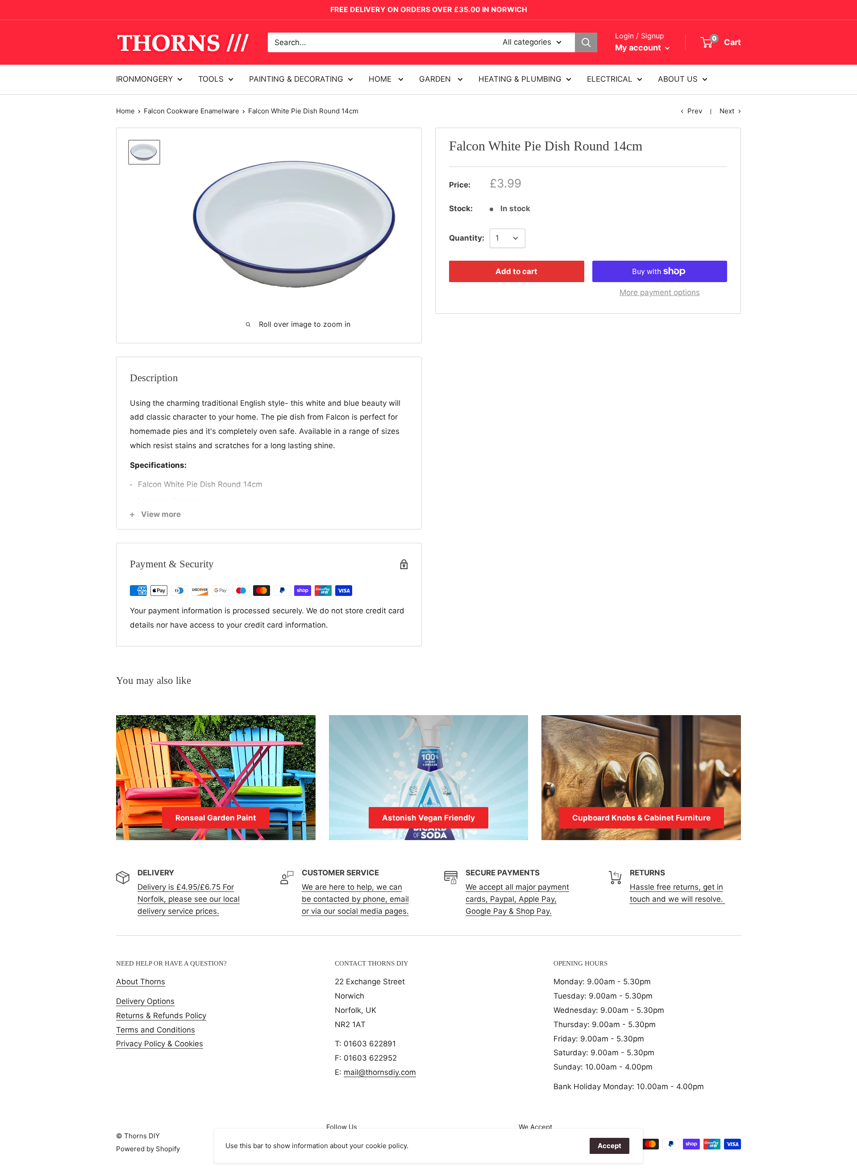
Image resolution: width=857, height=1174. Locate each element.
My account (639, 47)
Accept (609, 1145)
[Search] (586, 42)
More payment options (660, 292)
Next (727, 111)
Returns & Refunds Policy (161, 1015)
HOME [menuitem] (381, 79)
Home (125, 111)
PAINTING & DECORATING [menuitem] (296, 79)
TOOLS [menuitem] (211, 79)
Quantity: (466, 237)
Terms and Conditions (155, 1029)
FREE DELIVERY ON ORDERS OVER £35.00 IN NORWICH (428, 9)
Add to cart (516, 271)
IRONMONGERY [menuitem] (144, 79)
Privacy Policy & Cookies (159, 1043)
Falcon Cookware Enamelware (191, 111)
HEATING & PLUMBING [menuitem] (520, 79)
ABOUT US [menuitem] (678, 79)
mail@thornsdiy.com (380, 1072)
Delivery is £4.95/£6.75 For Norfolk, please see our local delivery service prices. (188, 899)
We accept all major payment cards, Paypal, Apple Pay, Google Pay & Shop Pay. (517, 899)
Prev (694, 111)
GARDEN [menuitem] (436, 79)
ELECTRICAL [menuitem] (609, 79)
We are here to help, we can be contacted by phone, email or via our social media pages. (355, 899)
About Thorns (140, 981)
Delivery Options (145, 1001)
